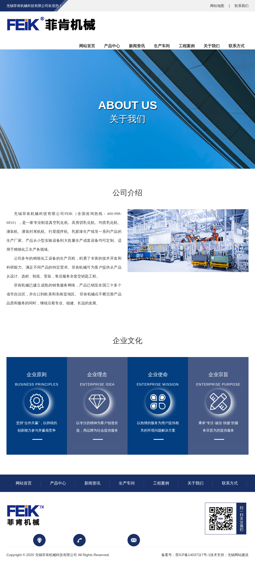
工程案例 (161, 483)
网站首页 (24, 483)
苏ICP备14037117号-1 (192, 555)
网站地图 (217, 6)
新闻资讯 (92, 483)
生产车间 (127, 483)
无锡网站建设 (238, 555)
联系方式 (230, 483)
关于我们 (195, 483)
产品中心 (58, 483)
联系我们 (242, 6)
